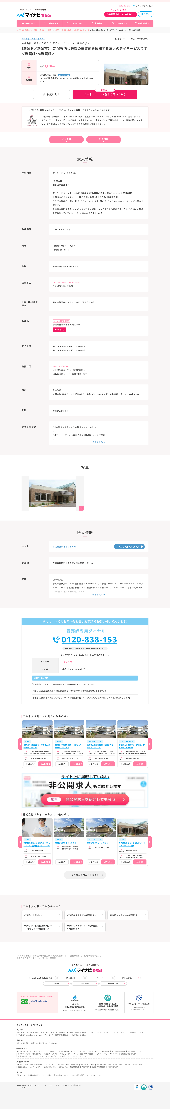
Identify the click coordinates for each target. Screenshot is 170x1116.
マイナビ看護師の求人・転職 (27, 30)
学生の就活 (20, 1032)
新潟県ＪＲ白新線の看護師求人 (124, 915)
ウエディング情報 (24, 1054)
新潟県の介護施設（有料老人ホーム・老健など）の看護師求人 (39, 927)
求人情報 (66, 139)
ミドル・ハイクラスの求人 (99, 1032)
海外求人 (85, 1032)
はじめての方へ (75, 23)
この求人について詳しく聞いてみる (105, 93)
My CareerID (114, 1054)
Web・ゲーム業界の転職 (33, 1064)
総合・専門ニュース (41, 1051)
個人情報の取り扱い (127, 978)
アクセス (37, 1085)
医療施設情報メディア (128, 1054)
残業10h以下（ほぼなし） (61, 366)
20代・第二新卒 (49, 1064)
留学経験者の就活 (33, 1032)
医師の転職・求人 (50, 1067)
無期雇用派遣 (74, 1067)
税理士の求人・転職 (115, 1064)
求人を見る (44, 764)
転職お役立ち (144, 23)
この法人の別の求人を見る (128, 546)
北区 (57, 30)
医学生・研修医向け (59, 1032)
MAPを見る (58, 330)
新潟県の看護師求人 (33, 915)
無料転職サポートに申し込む (120, 14)
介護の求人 (85, 1067)
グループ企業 (65, 1085)
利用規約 (56, 983)
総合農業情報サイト (50, 1054)
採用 (57, 1085)
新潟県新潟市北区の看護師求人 (81, 915)
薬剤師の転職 (137, 1064)
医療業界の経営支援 (98, 1067)
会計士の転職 (101, 1064)
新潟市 (50, 30)
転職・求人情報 (74, 1032)
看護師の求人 (22, 1067)
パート (123, 1032)
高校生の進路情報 (22, 1043)
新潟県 (42, 30)
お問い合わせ (85, 983)
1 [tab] (126, 83)
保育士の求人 (63, 1067)
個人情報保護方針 (76, 1085)
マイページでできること (144, 6)
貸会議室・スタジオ (62, 1075)
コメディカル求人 (35, 1067)
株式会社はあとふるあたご (33, 38)
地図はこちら (63, 75)
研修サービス (21, 1075)
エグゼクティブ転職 (87, 1064)
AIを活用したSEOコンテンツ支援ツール (72, 1056)
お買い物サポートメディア (27, 1056)
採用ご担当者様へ (125, 6)
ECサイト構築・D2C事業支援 (83, 1054)
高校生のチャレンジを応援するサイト (63, 1051)
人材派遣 (20, 1064)
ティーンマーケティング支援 (88, 1051)
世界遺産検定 (36, 1054)
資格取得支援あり (74, 282)
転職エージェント (72, 1064)
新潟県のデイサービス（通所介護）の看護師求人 (83, 927)
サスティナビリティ (48, 1085)
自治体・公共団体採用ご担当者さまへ (42, 978)
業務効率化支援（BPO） (36, 1075)
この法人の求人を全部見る (85, 874)
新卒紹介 (61, 1064)
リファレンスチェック (93, 1075)
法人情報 (103, 139)
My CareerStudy (101, 1054)
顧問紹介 (127, 1064)
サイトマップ (99, 978)
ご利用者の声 (121, 23)
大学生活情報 (104, 1051)
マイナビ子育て (65, 1054)
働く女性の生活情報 (118, 1051)
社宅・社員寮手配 (78, 1075)
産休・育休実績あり (60, 282)
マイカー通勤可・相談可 (61, 321)
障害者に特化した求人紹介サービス (30, 1035)
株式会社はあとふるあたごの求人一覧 (75, 30)
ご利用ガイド (52, 23)
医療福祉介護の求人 (79, 1035)
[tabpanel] (126, 77)
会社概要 (30, 1085)
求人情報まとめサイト (24, 1051)
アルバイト (114, 1032)
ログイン (145, 14)
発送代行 (50, 1075)
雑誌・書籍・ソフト (134, 1051)
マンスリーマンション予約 (47, 1056)
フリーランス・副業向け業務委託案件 (57, 1035)
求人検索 (98, 23)
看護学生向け (45, 1032)
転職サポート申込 (113, 983)
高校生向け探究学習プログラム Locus (44, 1043)
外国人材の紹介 (113, 1067)
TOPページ (30, 23)
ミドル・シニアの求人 (135, 1032)
